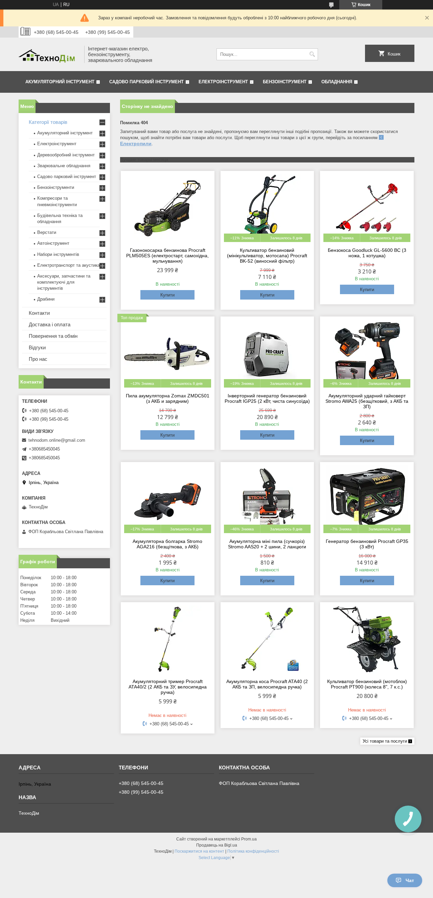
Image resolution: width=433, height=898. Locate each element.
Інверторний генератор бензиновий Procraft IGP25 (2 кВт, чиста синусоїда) (267, 398)
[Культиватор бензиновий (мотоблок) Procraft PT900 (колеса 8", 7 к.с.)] (366, 639)
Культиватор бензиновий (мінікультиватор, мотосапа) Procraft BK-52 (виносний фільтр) (267, 255)
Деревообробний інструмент (66, 154)
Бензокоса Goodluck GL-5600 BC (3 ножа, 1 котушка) (367, 252)
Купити (167, 295)
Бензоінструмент (284, 81)
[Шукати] (312, 54)
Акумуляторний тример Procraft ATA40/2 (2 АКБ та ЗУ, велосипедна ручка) (168, 687)
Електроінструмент (223, 81)
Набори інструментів (58, 254)
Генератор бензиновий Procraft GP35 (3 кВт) (367, 544)
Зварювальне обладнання (63, 165)
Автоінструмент (53, 243)
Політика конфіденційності (253, 851)
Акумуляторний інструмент (59, 81)
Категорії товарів (48, 122)
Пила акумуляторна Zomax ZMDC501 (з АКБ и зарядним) (167, 398)
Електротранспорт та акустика (68, 265)
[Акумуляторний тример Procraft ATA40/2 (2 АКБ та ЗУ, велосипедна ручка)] (167, 639)
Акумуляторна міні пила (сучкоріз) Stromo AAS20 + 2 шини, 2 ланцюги (267, 544)
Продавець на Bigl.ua (216, 845)
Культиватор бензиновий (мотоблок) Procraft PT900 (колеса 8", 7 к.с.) (367, 684)
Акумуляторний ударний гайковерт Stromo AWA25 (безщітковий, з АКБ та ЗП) (366, 401)
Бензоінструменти (55, 187)
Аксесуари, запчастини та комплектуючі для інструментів (63, 282)
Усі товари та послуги (385, 741)
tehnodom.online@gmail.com (56, 440)
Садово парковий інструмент (146, 81)
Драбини (45, 299)
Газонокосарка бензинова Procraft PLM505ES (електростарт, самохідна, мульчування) (167, 255)
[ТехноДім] (49, 54)
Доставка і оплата (49, 324)
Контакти (39, 313)
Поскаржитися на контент (199, 851)
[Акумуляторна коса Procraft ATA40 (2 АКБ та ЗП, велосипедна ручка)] (267, 639)
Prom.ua (249, 839)
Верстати (46, 232)
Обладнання (336, 81)
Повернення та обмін (53, 336)
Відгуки (37, 347)
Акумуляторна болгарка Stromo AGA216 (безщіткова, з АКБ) (167, 544)
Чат (410, 880)
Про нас (38, 359)
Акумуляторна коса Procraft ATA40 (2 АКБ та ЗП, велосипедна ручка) (267, 684)
